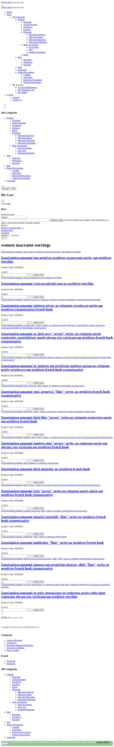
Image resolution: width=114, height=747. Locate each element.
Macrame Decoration (32, 80)
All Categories (18, 17)
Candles (26, 75)
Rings (26, 55)
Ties (31, 50)
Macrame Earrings (37, 34)
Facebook (11, 661)
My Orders (22, 92)
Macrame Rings (36, 37)
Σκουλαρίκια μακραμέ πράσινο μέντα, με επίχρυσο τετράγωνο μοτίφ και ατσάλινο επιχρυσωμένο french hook (52, 307)
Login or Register (14, 640)
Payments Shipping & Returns (20, 645)
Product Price (7, 230)
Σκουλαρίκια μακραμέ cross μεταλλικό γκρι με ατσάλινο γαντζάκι (47, 283)
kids (8, 165)
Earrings (27, 29)
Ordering (5, 233)
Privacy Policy (13, 650)
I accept (4, 744)
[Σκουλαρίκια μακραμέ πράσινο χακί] (57, 437)
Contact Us (17, 100)
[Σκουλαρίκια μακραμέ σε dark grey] (57, 328)
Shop (9, 14)
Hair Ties (22, 150)
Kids (20, 67)
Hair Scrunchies (25, 148)
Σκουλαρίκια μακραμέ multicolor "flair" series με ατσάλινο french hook (52, 542)
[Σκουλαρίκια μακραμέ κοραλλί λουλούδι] (44, 511)
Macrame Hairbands (38, 42)
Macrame (27, 32)
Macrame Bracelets (37, 40)
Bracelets (27, 22)
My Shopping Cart (26, 90)
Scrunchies (34, 47)
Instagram (11, 663)
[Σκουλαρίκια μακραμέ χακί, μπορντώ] (42, 386)
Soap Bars (27, 77)
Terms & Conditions (15, 648)
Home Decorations (26, 72)
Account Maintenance (27, 87)
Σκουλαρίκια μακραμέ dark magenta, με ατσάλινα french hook (45, 469)
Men (20, 57)
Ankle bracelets (30, 24)
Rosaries (27, 65)
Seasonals (22, 70)
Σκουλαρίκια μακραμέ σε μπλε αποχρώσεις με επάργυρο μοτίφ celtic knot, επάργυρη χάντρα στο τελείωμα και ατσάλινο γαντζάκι (53, 594)
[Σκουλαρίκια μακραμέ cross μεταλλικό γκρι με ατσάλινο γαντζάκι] (31, 277)
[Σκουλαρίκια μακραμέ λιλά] (50, 485)
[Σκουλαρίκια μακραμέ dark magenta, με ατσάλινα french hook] (30, 463)
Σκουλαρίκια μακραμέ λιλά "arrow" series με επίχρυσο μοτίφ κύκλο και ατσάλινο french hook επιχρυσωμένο (52, 493)
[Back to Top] (2, 613)
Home (9, 12)
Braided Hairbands (37, 52)
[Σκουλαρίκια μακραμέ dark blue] (48, 411)
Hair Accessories (30, 45)
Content (15, 97)
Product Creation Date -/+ (12, 228)
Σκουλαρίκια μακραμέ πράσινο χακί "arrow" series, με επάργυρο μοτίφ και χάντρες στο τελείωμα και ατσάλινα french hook (54, 445)
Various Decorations (32, 82)
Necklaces (27, 27)
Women (21, 19)
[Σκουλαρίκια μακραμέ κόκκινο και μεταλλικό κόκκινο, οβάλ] (52, 559)
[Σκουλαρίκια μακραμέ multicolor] (33, 536)
